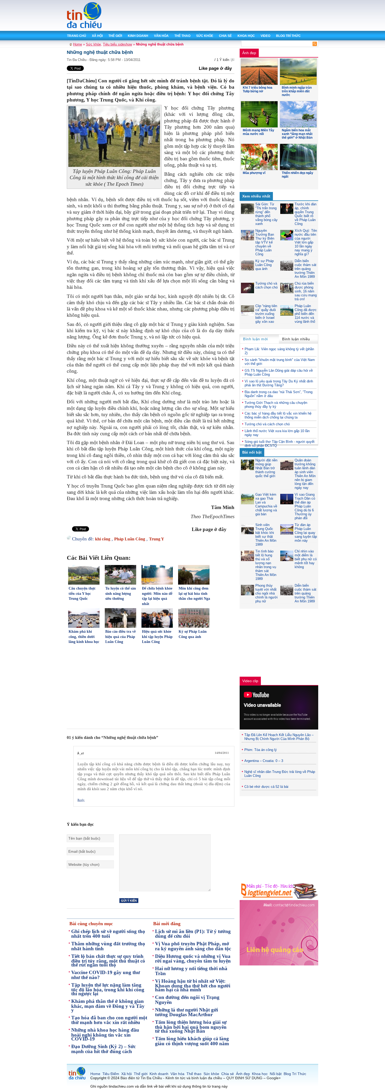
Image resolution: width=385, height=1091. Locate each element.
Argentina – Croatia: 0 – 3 (263, 761)
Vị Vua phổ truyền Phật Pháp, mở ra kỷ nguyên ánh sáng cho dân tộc (193, 946)
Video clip (250, 681)
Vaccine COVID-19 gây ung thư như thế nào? (105, 975)
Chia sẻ (225, 36)
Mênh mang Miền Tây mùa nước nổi (258, 132)
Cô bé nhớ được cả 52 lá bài (266, 787)
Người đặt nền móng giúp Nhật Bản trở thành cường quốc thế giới (266, 468)
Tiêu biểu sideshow (117, 44)
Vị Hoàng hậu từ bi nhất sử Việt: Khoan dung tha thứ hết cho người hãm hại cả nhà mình (192, 985)
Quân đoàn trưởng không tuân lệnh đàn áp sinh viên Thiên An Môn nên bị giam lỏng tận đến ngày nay (305, 474)
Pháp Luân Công (129, 539)
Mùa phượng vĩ (254, 173)
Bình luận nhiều (296, 339)
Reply (81, 800)
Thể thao (182, 36)
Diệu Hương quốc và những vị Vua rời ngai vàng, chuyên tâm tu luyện (193, 958)
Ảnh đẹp (249, 53)
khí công (102, 539)
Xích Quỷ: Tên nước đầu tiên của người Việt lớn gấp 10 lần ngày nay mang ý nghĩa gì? (306, 242)
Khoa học (246, 36)
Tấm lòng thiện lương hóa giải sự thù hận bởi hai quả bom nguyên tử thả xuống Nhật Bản (191, 1026)
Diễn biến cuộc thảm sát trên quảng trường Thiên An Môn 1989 (305, 269)
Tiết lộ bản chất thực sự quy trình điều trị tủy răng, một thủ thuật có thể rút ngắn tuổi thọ (108, 960)
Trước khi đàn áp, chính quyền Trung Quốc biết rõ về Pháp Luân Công (305, 214)
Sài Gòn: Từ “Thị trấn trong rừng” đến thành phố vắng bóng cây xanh (266, 214)
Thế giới (115, 36)
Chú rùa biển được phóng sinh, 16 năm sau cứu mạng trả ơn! (306, 291)
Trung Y (156, 539)
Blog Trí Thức (288, 36)
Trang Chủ (76, 36)
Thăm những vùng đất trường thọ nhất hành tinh (108, 946)
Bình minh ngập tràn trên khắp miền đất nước (297, 91)
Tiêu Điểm (110, 1074)
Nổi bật (276, 1074)
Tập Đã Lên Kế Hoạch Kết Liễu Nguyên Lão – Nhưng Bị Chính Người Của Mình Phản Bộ (279, 737)
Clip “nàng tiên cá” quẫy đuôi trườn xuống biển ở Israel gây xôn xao (266, 314)
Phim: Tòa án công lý (260, 750)
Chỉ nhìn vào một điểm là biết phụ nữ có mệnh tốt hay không (306, 559)
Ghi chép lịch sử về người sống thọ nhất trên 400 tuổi (108, 934)
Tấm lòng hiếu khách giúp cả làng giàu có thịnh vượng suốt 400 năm (192, 1041)
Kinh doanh (138, 36)
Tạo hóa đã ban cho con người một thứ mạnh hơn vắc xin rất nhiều (109, 1020)
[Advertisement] (223, 15)
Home (77, 44)
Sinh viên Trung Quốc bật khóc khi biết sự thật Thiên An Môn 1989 (265, 534)
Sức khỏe (204, 36)
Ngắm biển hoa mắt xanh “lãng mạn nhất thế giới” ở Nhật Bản (297, 133)
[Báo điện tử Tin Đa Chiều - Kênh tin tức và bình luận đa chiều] (84, 28)
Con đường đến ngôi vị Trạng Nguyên (187, 999)
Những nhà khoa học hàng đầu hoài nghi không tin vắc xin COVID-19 (105, 1034)
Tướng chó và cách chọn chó (266, 285)
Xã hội (97, 36)
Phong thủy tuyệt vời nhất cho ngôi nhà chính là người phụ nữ (266, 593)
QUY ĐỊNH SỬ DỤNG (244, 1078)
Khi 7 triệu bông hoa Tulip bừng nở (257, 89)
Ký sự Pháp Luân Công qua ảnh (264, 265)
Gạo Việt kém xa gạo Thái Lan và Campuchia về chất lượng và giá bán (266, 504)
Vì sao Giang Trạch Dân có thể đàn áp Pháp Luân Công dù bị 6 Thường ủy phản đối (305, 506)
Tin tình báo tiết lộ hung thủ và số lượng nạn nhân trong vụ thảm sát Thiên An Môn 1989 (265, 565)
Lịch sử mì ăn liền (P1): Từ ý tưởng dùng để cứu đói (193, 934)
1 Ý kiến (223, 60)
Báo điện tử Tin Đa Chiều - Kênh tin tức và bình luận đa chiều (171, 1078)
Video (265, 36)
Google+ (274, 1078)
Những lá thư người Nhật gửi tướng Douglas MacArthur (186, 1012)
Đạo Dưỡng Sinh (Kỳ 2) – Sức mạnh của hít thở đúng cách (103, 1049)
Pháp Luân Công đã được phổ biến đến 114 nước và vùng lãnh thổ (306, 314)
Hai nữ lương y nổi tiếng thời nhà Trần (191, 971)
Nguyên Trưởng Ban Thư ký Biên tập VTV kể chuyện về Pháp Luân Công (264, 242)
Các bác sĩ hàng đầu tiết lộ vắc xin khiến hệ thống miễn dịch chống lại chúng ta (278, 415)
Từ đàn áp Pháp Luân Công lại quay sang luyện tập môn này (306, 532)
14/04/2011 (222, 753)
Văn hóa (161, 36)
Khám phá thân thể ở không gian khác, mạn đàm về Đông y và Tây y (108, 1005)
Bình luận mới (255, 339)
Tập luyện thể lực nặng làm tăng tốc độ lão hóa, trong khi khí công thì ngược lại (107, 989)
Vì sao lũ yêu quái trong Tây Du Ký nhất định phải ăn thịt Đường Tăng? (279, 383)
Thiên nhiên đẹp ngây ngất (297, 174)
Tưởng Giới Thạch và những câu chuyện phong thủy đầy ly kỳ (276, 405)
